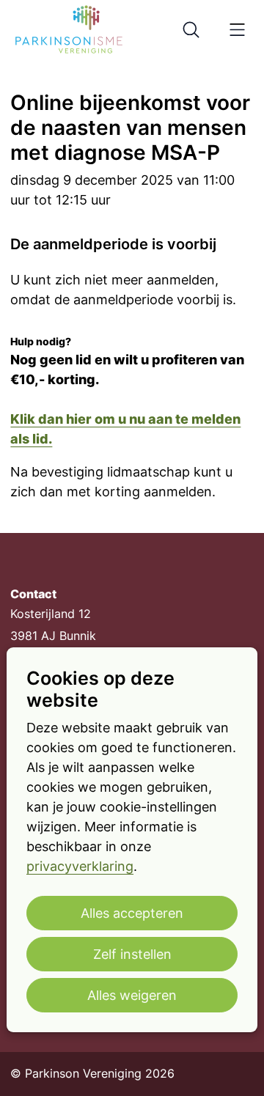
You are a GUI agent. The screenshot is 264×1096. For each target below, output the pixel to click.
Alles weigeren (132, 995)
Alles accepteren (132, 913)
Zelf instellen (132, 954)
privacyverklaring (79, 866)
